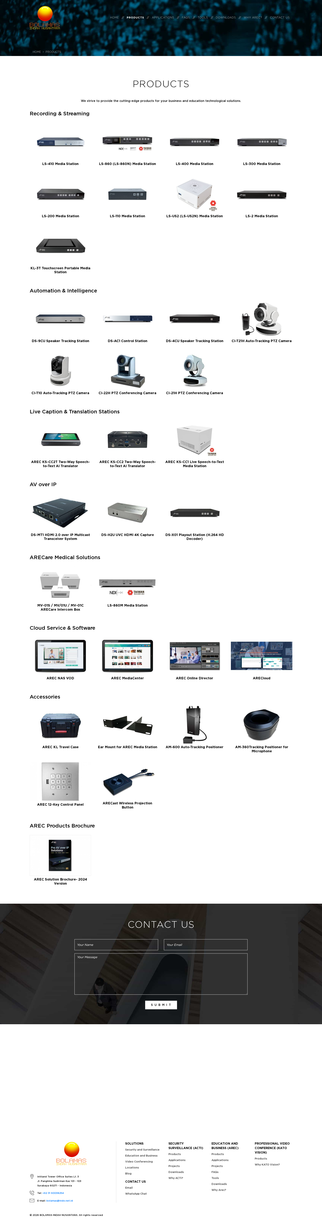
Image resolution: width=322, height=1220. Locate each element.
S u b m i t (161, 1005)
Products (135, 17)
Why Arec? (218, 1190)
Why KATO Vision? (267, 1164)
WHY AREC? (253, 17)
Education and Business (141, 1155)
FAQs (186, 17)
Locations (132, 1167)
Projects (174, 1166)
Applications (163, 17)
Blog (128, 1173)
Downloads (226, 17)
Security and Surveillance (142, 1149)
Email (129, 1187)
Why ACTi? (175, 1178)
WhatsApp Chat (136, 1193)
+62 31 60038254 (53, 1193)
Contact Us (280, 17)
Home (114, 17)
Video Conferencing (139, 1161)
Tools (203, 17)
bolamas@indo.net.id (59, 1200)
